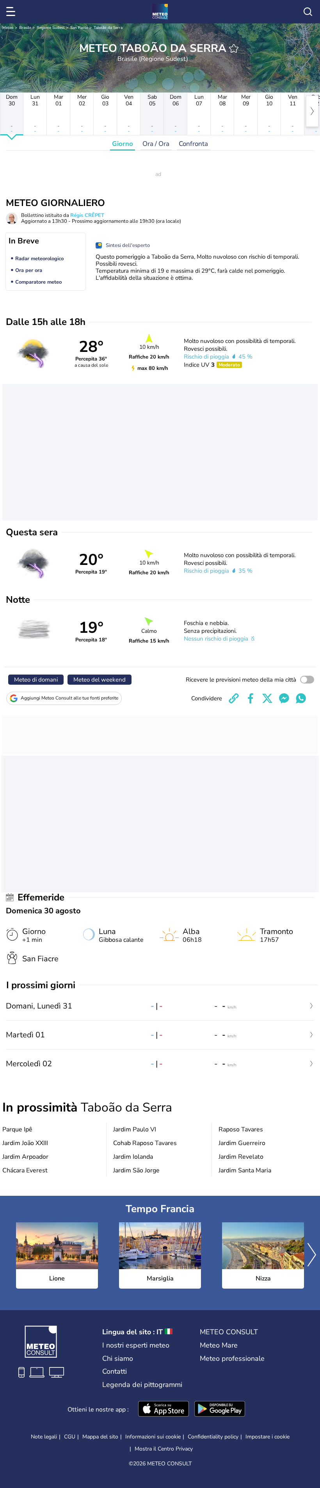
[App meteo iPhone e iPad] (163, 1409)
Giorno (122, 143)
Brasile (25, 27)
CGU (69, 1436)
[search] (308, 11)
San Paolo (79, 27)
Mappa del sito (100, 1436)
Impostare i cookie (267, 1437)
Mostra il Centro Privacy (164, 1449)
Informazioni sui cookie (153, 1436)
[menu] (12, 11)
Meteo (8, 27)
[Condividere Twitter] (267, 698)
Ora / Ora (155, 143)
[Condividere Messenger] (284, 698)
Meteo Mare (219, 1345)
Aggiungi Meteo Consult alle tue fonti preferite (69, 698)
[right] (312, 111)
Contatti (114, 1371)
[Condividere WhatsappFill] (301, 698)
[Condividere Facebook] (250, 698)
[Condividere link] (234, 698)
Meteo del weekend (99, 680)
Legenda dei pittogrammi (142, 1384)
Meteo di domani (36, 680)
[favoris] (233, 48)
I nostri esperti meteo (135, 1345)
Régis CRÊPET (87, 215)
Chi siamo (117, 1358)
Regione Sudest (51, 27)
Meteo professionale (232, 1358)
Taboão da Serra (108, 27)
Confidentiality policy (213, 1436)
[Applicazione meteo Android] (219, 1409)
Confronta (193, 143)
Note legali (44, 1436)
